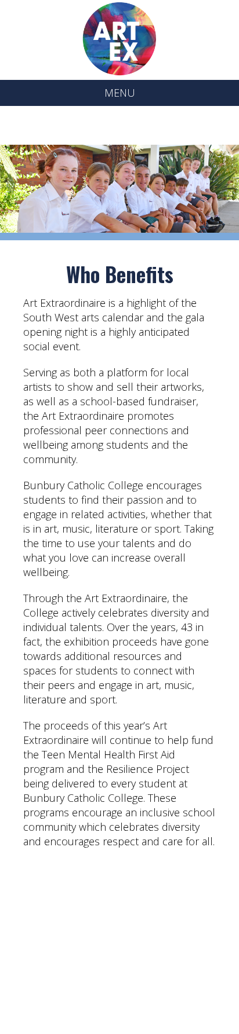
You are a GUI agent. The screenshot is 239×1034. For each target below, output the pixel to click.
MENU (119, 93)
